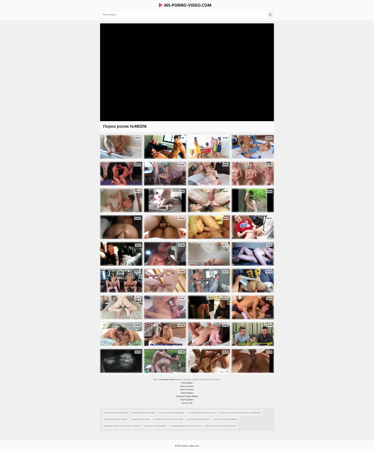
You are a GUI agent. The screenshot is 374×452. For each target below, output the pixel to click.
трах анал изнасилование (225, 419)
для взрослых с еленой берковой (220, 425)
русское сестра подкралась (172, 412)
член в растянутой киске (198, 419)
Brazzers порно (187, 386)
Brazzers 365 (187, 403)
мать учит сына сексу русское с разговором (240, 412)
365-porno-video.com (187, 5)
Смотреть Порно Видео (187, 396)
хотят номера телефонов (116, 412)
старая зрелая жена (140, 419)
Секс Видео (187, 382)
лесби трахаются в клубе (115, 419)
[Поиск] (270, 15)
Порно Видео (187, 393)
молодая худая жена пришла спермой (122, 425)
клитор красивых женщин (143, 412)
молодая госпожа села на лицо (168, 419)
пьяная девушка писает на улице (185, 425)
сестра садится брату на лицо (202, 412)
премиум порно (167, 379)
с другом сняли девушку (155, 425)
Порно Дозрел (187, 399)
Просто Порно (187, 389)
